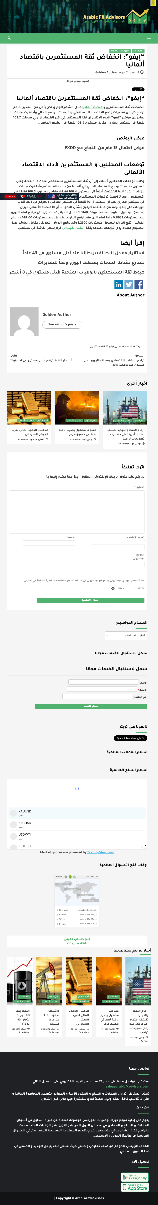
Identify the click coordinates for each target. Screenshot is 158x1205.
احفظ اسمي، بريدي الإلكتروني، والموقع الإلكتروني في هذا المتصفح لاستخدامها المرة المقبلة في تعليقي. (84, 581)
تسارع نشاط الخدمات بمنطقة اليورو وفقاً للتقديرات (91, 263)
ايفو (111, 347)
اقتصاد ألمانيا (92, 107)
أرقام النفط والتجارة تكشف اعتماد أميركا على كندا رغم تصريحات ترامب (126, 435)
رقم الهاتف (140, 697)
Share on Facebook (138, 284)
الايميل (143, 690)
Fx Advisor (123, 444)
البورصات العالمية (120, 51)
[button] (153, 3)
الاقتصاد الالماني (125, 347)
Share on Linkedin (118, 284)
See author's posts (62, 324)
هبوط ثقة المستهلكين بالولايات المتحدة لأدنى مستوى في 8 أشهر (77, 272)
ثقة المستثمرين (98, 347)
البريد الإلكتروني (135, 539)
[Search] (9, 38)
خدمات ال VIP (76, 943)
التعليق (139, 487)
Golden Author (106, 73)
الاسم (71, 537)
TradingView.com (100, 852)
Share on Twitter (128, 284)
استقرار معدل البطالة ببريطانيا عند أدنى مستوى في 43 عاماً (84, 253)
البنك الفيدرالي (73, 228)
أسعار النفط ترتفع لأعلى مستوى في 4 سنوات (41, 358)
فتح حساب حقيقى (77, 939)
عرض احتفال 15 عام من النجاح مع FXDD (105, 148)
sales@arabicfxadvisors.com (127, 1087)
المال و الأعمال (122, 421)
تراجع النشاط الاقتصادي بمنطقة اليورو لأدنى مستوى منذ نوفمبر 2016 (114, 361)
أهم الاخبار (138, 51)
